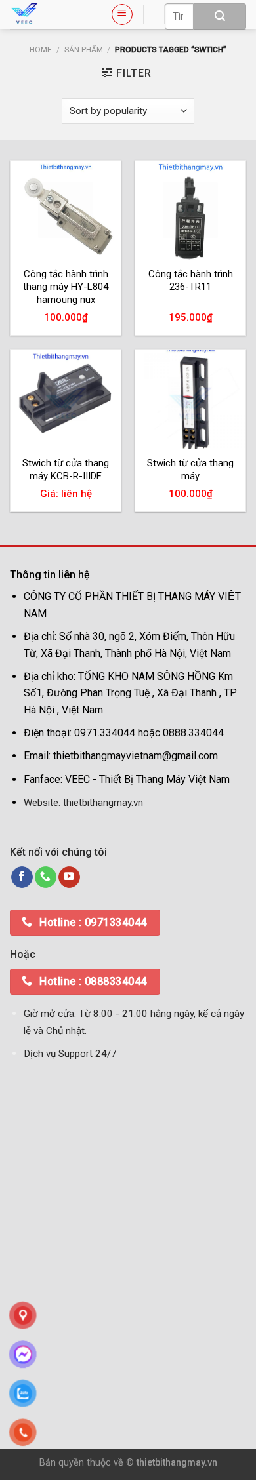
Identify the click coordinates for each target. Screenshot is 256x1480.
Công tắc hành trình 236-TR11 (190, 280)
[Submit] (220, 16)
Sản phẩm (83, 49)
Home (41, 49)
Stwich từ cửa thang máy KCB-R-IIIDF (65, 469)
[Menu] (122, 14)
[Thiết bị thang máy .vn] (50, 14)
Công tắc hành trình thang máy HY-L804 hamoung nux (65, 287)
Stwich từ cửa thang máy (190, 469)
